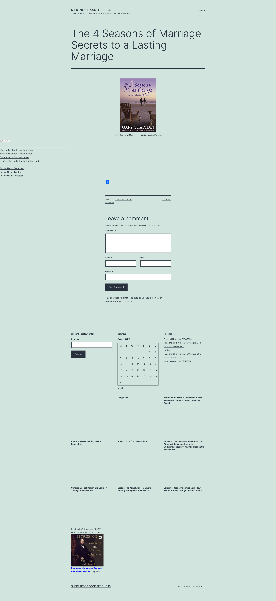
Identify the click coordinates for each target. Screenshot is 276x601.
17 (121, 370)
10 (121, 364)
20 (138, 370)
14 (144, 364)
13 (138, 364)
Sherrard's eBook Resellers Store (16, 150)
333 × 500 (166, 199)
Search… (75, 339)
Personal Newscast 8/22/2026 (177, 361)
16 (155, 364)
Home (202, 10)
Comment (110, 231)
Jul (121, 388)
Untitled (167, 350)
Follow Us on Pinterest (11, 175)
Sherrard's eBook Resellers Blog (16, 153)
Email (143, 258)
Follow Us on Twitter (10, 172)
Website (109, 271)
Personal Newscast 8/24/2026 (178, 339)
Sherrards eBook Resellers (91, 9)
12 (132, 364)
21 (144, 370)
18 (126, 370)
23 (155, 370)
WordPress (199, 586)
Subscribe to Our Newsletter (14, 157)
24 (120, 376)
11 (126, 364)
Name (108, 258)
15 (150, 364)
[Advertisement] (134, 414)
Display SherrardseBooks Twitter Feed (19, 161)
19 (132, 370)
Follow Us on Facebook (12, 168)
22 (149, 370)
